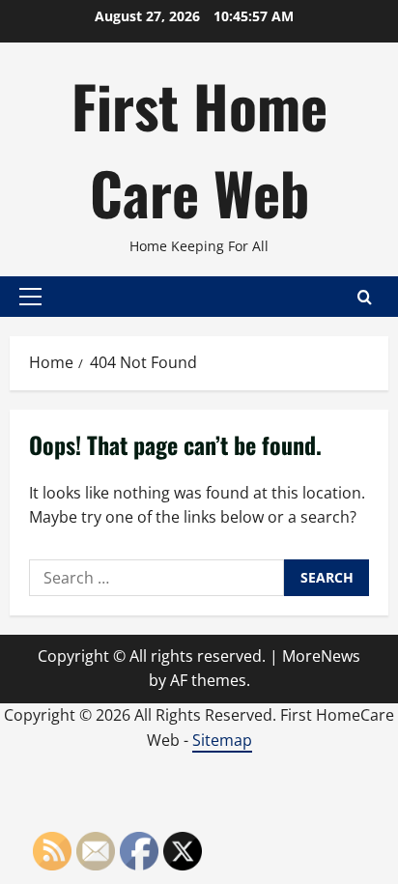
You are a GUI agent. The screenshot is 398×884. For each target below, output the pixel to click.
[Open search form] (364, 297)
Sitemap (222, 740)
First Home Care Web (199, 148)
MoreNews (321, 656)
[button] (30, 296)
